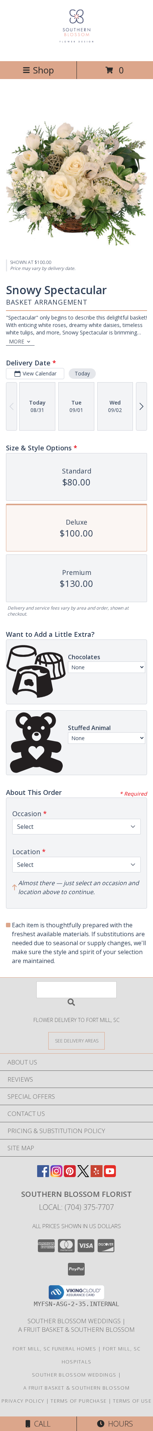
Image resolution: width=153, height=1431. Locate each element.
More (16, 341)
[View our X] (83, 1174)
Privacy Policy (22, 1400)
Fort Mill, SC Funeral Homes (55, 1348)
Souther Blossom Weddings (74, 1321)
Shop (43, 70)
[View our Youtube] (110, 1174)
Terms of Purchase (79, 1400)
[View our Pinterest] (70, 1174)
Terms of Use (132, 1400)
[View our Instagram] (56, 1174)
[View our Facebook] (43, 1174)
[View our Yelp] (96, 1174)
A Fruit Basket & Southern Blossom (76, 1329)
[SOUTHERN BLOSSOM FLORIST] (76, 50)
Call (40, 1424)
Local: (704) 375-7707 (76, 1207)
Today (82, 373)
